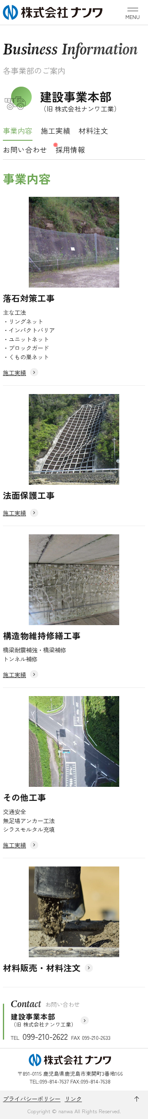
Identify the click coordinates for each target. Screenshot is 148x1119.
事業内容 (17, 130)
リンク (73, 1098)
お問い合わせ (25, 149)
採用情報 (70, 149)
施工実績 (55, 130)
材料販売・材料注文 (42, 967)
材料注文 (93, 130)
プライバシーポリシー (31, 1098)
